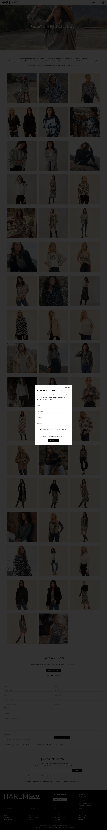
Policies (62, 436)
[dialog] (53, 415)
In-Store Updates (61, 429)
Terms (58, 436)
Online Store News (47, 429)
